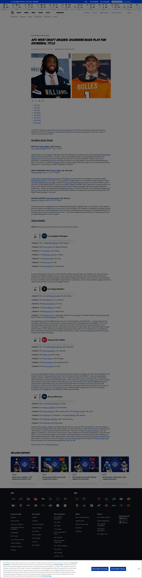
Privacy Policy (59, 564)
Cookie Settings (46, 576)
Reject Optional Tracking (99, 569)
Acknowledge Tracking (118, 569)
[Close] (139, 569)
